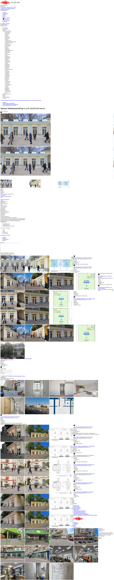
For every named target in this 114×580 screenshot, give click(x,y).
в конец (75, 503)
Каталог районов (77, 507)
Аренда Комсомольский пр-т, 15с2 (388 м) (9, 359)
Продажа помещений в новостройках (81, 514)
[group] (57, 144)
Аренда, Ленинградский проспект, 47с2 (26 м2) (10, 416)
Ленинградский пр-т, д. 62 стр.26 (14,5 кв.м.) (83, 257)
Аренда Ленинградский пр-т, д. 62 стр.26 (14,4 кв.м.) (105, 288)
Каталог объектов (6, 17)
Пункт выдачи (6, 239)
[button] (112, 290)
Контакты (5, 21)
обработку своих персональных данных (17, 376)
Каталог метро (77, 506)
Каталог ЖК (76, 509)
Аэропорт (2, 191)
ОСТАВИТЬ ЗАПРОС (5, 9)
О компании (5, 13)
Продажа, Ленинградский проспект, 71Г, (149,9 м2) (84, 446)
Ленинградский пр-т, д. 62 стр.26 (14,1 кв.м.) (83, 266)
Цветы (4, 240)
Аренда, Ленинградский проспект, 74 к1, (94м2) (83, 491)
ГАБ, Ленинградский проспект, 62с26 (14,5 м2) (83, 437)
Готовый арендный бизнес (79, 511)
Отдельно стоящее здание (5, 196)
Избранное (28, 100)
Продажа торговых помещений (80, 512)
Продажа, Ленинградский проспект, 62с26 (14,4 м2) (84, 473)
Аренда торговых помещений (80, 510)
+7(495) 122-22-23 (4, 8)
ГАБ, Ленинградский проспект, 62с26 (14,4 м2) (83, 426)
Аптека (4, 237)
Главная (4, 12)
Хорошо (100, 538)
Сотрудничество (6, 20)
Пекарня (4, 238)
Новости (4, 14)
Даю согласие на (13, 376)
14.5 (1, 200)
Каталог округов (77, 508)
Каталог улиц (76, 505)
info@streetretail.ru (11, 8)
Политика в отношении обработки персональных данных (85, 515)
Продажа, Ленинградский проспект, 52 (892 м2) (83, 482)
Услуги (4, 16)
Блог (4, 15)
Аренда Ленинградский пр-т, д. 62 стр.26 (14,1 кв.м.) (84, 298)
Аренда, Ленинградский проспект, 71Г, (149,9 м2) (84, 455)
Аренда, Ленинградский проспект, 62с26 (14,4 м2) (84, 464)
